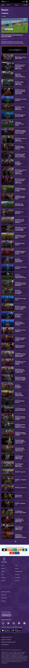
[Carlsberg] (14, 549)
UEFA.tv (3, 571)
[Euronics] (17, 553)
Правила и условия (6, 639)
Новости (3, 580)
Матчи (2, 565)
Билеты (17, 568)
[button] (25, 5)
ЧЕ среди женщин (3, 5)
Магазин (17, 580)
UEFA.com (3, 595)
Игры (16, 565)
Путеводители (18, 571)
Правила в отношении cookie (8, 642)
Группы (3, 568)
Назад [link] (4, 16)
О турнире (17, 577)
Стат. (2, 574)
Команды (3, 577)
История (17, 574)
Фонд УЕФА (4, 598)
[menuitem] (9, 5)
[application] (14, 25)
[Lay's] (19, 549)
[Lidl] (24, 549)
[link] (8, 5)
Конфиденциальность (6, 637)
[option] (14, 50)
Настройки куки (5, 644)
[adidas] (4, 549)
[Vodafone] (12, 553)
